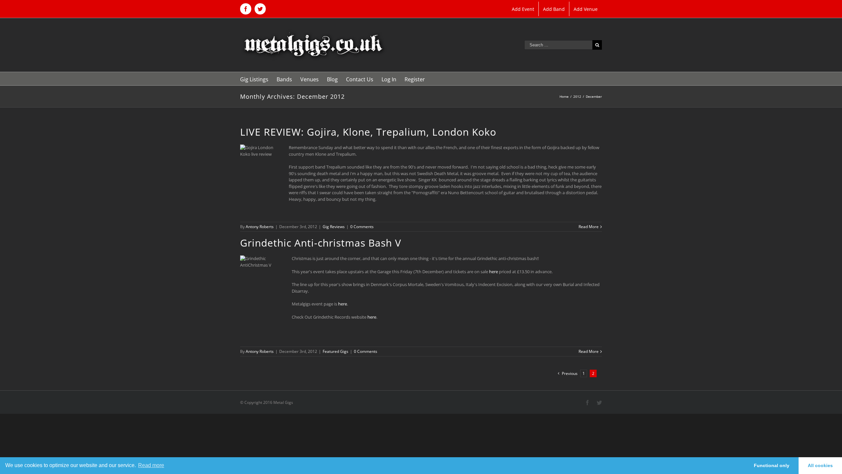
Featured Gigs (335, 351)
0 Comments (362, 226)
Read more (151, 465)
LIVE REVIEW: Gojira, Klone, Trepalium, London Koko (368, 132)
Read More (589, 226)
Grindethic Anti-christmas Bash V (320, 243)
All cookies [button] (820, 465)
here (493, 272)
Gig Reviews (334, 226)
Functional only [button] (771, 465)
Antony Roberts (260, 226)
